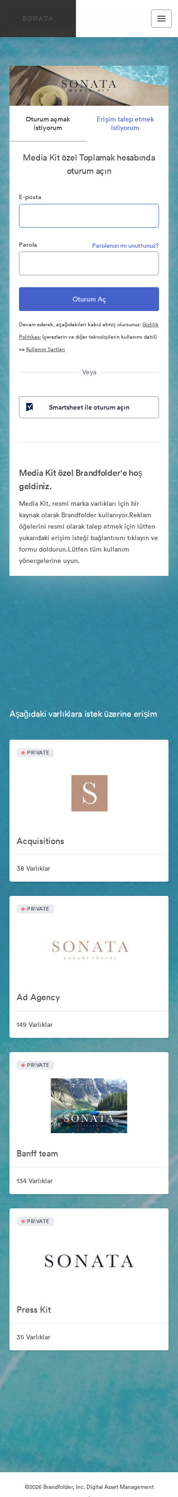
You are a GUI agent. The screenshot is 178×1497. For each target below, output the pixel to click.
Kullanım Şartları (45, 349)
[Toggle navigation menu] (161, 19)
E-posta (30, 197)
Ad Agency (38, 997)
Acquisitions (40, 840)
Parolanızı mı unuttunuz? (125, 245)
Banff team (37, 1153)
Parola (28, 245)
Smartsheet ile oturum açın (89, 407)
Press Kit (34, 1309)
